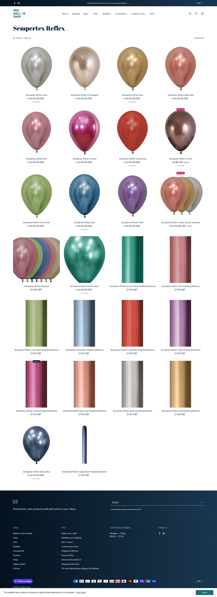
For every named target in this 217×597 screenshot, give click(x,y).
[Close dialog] (158, 263)
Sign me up (144, 330)
